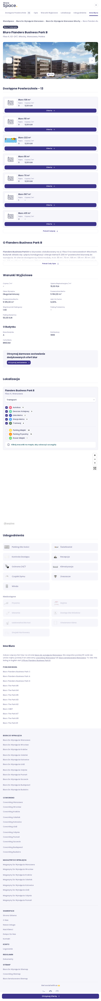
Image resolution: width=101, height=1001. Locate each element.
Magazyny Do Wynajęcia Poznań (17, 900)
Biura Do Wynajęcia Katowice (16, 759)
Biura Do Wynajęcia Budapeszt (16, 785)
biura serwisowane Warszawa (72, 658)
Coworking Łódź (10, 826)
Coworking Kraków (11, 811)
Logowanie (8, 949)
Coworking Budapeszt (13, 847)
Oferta (49, 110)
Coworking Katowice (12, 822)
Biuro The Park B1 (10, 723)
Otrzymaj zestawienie (17, 362)
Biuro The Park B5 (10, 695)
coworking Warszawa (45, 658)
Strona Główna (10, 915)
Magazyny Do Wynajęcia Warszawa (19, 864)
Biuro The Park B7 (10, 713)
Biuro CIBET (8, 709)
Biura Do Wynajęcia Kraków (15, 749)
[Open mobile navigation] (96, 5)
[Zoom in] (95, 455)
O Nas (5, 920)
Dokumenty (8, 959)
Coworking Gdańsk (11, 817)
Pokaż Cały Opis (49, 263)
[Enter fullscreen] (95, 468)
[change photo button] (92, 60)
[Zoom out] (95, 459)
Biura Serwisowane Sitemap (15, 978)
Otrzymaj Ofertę (49, 996)
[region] (50, 489)
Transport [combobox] (12, 399)
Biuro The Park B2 (10, 704)
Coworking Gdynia (11, 832)
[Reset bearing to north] (95, 463)
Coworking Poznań (11, 837)
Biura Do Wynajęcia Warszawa (29, 21)
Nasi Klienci (8, 929)
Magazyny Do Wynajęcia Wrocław (18, 869)
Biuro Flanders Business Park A (16, 676)
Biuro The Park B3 (10, 699)
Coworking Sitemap (12, 974)
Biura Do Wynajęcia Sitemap (15, 969)
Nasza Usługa (9, 925)
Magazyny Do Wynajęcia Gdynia (17, 895)
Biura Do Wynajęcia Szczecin (15, 779)
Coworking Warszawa (13, 802)
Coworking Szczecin (12, 841)
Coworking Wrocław (12, 807)
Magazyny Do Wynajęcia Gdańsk (17, 879)
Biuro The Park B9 (10, 718)
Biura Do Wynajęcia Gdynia (15, 770)
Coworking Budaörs (12, 852)
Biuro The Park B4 (11, 690)
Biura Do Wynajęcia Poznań (15, 774)
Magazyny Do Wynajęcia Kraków (17, 875)
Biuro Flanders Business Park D (16, 681)
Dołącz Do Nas (9, 934)
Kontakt (6, 939)
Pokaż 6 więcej (49, 231)
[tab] (18, 13)
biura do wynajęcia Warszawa (48, 655)
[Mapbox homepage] (9, 523)
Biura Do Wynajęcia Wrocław (16, 745)
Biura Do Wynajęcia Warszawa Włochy (63, 21)
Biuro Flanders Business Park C (16, 671)
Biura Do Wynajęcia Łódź (14, 764)
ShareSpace (8, 21)
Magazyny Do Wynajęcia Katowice (18, 885)
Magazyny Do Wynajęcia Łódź (16, 890)
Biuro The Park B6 (10, 685)
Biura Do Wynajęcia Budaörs (15, 789)
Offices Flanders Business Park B (35, 660)
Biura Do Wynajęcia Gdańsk (15, 755)
